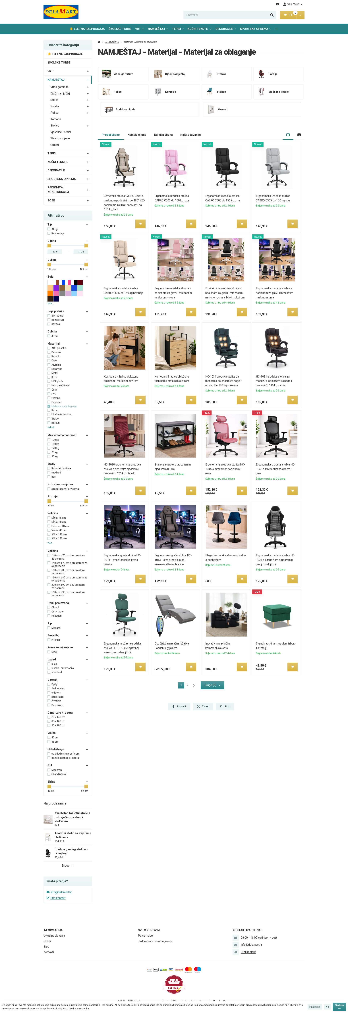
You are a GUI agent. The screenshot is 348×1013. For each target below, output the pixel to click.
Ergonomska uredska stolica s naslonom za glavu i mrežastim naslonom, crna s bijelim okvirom (225, 293)
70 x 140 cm (58, 717)
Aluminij (56, 364)
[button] (300, 15)
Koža (54, 377)
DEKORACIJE (224, 29)
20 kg (54, 452)
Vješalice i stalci (60, 132)
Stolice (54, 125)
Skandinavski (59, 774)
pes (53, 476)
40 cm (55, 737)
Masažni (56, 627)
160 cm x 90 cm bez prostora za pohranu (68, 594)
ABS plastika (58, 348)
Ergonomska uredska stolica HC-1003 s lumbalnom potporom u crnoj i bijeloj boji (276, 560)
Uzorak (52, 679)
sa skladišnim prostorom (65, 753)
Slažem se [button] (339, 1007)
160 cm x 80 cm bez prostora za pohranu (68, 572)
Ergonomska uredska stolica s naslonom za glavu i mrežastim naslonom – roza (173, 293)
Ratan (54, 410)
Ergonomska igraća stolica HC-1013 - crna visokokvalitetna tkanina (122, 560)
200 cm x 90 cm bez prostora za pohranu (68, 586)
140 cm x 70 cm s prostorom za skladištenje (69, 564)
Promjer (53, 496)
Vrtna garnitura (59, 87)
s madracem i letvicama (65, 488)
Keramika (56, 368)
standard (56, 672)
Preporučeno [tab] (111, 134)
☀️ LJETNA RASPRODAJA (87, 29)
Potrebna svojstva (60, 484)
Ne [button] (327, 1006)
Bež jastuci (57, 319)
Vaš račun (293, 4)
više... (50, 303)
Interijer (55, 639)
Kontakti (49, 952)
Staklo (55, 418)
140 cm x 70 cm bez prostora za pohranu (68, 557)
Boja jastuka (55, 311)
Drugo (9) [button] (210, 685)
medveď (56, 472)
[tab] (288, 135)
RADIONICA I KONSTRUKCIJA (58, 190)
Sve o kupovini (149, 930)
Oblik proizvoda (58, 603)
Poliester (56, 402)
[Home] (61, 12)
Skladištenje (55, 749)
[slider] (49, 245)
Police (54, 112)
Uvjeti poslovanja (54, 935)
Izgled (51, 659)
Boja (50, 276)
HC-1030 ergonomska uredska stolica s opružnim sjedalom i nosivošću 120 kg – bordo (122, 469)
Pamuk (55, 356)
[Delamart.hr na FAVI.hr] (174, 984)
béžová (55, 324)
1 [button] (182, 685)
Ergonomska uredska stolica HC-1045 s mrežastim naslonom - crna (276, 469)
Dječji (54, 651)
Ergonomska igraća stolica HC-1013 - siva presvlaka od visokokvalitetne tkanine (173, 560)
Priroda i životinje (61, 468)
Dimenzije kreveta (60, 712)
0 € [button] (292, 14)
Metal (54, 373)
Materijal (53, 343)
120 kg (55, 448)
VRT (138, 29)
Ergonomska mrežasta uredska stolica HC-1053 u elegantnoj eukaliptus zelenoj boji (122, 648)
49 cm (55, 336)
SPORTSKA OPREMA (254, 29)
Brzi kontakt (57, 898)
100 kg (55, 439)
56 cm (55, 741)
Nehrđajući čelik (60, 385)
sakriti (50, 427)
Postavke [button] (314, 1006)
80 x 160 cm (58, 721)
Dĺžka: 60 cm (58, 522)
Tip (49, 224)
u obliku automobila (62, 668)
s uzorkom (57, 696)
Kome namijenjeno (60, 647)
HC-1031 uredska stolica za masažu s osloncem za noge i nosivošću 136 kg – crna (274, 381)
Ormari (54, 145)
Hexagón (56, 615)
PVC (53, 393)
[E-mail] (277, 4)
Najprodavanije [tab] (190, 134)
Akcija (54, 229)
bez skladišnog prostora (65, 757)
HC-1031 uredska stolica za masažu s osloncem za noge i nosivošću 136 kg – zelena (223, 381)
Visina (51, 733)
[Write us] (236, 952)
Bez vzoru (57, 705)
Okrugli (55, 607)
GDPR (47, 941)
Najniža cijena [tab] (137, 134)
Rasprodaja (58, 233)
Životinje (56, 701)
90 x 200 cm (58, 725)
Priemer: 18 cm (60, 526)
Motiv (51, 464)
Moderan (56, 769)
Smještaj (53, 635)
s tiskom (56, 692)
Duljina (52, 260)
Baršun (55, 422)
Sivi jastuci (57, 315)
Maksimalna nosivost (61, 435)
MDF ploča (57, 381)
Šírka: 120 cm (59, 534)
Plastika (56, 398)
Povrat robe (145, 935)
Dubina (52, 331)
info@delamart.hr (61, 892)
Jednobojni (57, 688)
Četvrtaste (57, 611)
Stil (49, 765)
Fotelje (54, 106)
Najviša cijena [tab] (163, 134)
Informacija (53, 930)
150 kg (55, 444)
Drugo (66, 865)
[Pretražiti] (272, 15)
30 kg (54, 456)
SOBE (51, 200)
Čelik (54, 389)
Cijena (51, 241)
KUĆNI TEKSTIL (198, 29)
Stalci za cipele (60, 138)
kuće (54, 663)
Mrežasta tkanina (61, 414)
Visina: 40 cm (59, 530)
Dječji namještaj (60, 93)
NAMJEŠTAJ (159, 30)
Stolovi (54, 100)
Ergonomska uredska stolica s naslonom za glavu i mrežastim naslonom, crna (274, 293)
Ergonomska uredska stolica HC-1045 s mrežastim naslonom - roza (225, 469)
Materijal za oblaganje (64, 406)
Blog (46, 946)
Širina (51, 781)
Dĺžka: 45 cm (58, 517)
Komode (55, 119)
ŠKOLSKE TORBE (120, 29)
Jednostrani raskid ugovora (155, 941)
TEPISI (176, 29)
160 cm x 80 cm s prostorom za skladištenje (69, 579)
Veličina (52, 513)
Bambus (56, 352)
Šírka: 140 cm (59, 538)
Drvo (54, 360)
